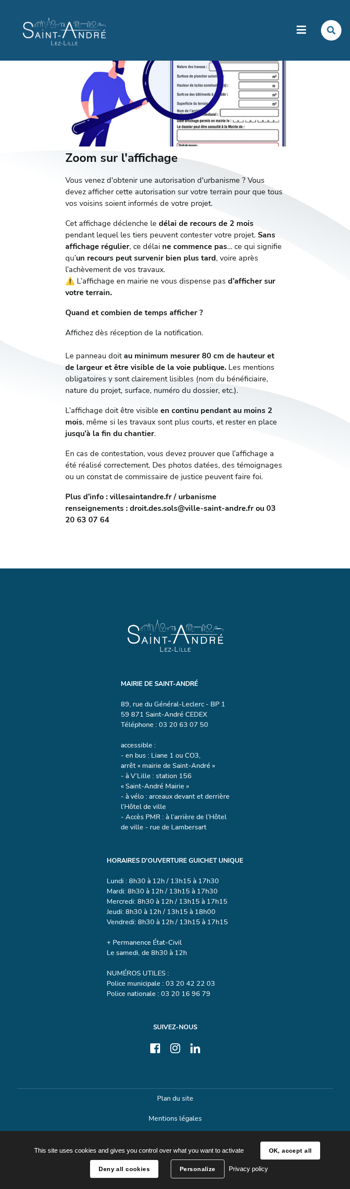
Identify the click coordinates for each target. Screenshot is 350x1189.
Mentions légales (175, 1118)
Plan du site (175, 1098)
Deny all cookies (124, 1169)
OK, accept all (290, 1150)
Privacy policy (248, 1168)
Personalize (198, 1169)
